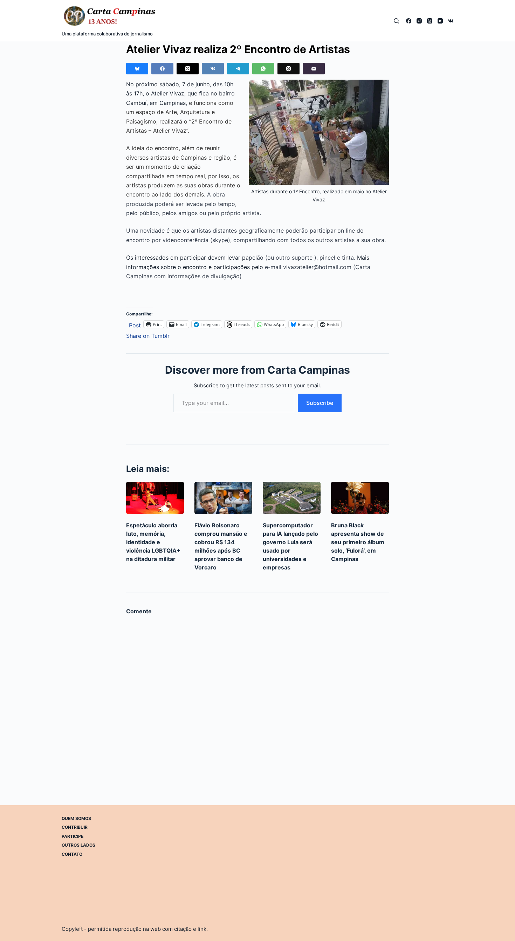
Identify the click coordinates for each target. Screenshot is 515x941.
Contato (72, 854)
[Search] (396, 21)
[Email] (314, 68)
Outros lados (78, 845)
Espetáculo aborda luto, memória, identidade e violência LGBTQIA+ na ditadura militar (153, 542)
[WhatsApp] (263, 68)
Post (135, 324)
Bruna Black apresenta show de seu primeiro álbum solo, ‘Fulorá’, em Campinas (357, 542)
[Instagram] (419, 21)
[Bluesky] (137, 68)
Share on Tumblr (148, 335)
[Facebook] (408, 21)
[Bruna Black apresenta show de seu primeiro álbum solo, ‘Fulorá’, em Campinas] (360, 498)
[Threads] (429, 21)
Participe (72, 836)
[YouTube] (440, 21)
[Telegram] (238, 68)
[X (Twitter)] (188, 68)
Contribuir (75, 827)
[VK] (450, 21)
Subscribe (319, 402)
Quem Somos (76, 818)
